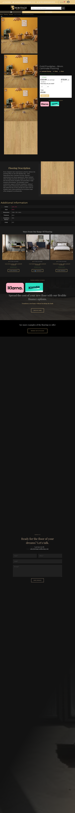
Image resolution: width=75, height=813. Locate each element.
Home (1, 14)
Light (13, 206)
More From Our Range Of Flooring (37, 231)
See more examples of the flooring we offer (37, 325)
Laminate (11, 14)
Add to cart (45, 95)
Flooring (6, 14)
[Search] (63, 8)
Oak (16, 206)
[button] (11, 12)
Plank (13, 209)
